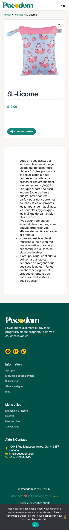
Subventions (12, 380)
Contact (9, 415)
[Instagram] (15, 351)
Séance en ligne (14, 386)
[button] (59, 25)
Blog (7, 391)
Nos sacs (18, 14)
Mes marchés (12, 421)
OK (35, 524)
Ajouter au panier (21, 131)
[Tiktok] (23, 351)
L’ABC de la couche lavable (19, 375)
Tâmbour (53, 496)
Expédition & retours (16, 410)
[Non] (65, 517)
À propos (10, 370)
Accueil (8, 14)
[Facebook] (8, 351)
